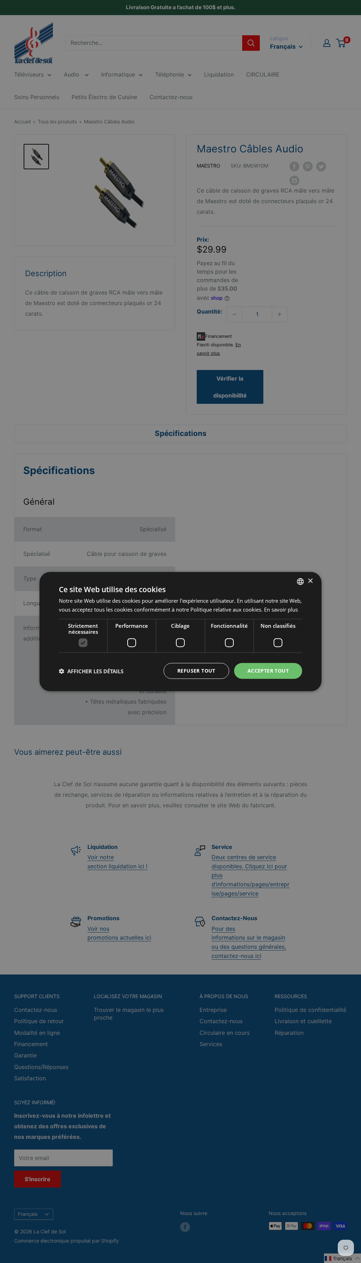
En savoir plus (281, 609)
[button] (91, 671)
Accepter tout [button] (268, 670)
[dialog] (180, 631)
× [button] (310, 581)
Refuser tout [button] (196, 670)
